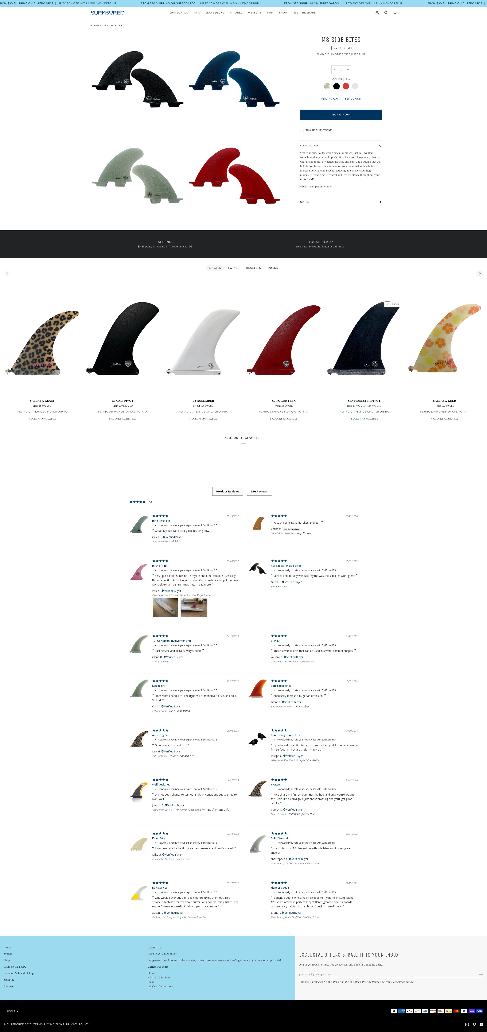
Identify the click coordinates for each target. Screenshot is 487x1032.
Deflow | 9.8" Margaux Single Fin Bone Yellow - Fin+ (179, 917)
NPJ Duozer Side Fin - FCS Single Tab (290, 760)
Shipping (9, 979)
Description (309, 145)
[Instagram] (467, 1024)
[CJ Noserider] (203, 338)
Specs (304, 202)
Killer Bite (158, 838)
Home (94, 25)
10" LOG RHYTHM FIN (282, 533)
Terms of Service (395, 981)
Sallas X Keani (159, 756)
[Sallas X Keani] (42, 338)
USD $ (11, 1011)
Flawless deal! (280, 887)
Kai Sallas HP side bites (286, 565)
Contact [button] (154, 947)
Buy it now (341, 114)
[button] (179, 13)
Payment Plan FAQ (15, 966)
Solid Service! (279, 838)
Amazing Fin (160, 735)
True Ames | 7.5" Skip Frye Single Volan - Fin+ (295, 863)
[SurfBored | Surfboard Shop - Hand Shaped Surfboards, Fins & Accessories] (481, 1024)
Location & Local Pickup (19, 973)
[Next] (479, 273)
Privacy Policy (370, 981)
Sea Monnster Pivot (281, 706)
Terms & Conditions (48, 1024)
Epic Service (159, 887)
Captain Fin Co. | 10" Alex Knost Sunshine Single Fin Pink (182, 595)
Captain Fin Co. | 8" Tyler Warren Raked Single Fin (178, 809)
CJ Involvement (160, 661)
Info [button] (7, 947)
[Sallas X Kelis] (445, 338)
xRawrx (276, 784)
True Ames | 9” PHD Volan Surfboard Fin (292, 661)
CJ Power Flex (159, 711)
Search (8, 953)
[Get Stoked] (478, 974)
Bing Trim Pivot (160, 541)
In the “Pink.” (160, 565)
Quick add (42, 391)
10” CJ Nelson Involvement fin (171, 640)
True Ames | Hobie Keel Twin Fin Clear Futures (295, 917)
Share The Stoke (318, 130)
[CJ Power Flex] (283, 338)
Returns (8, 986)
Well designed (161, 784)
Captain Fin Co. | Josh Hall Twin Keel (171, 859)
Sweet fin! (158, 685)
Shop (7, 960)
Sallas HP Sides (279, 586)
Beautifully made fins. (285, 735)
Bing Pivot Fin (161, 520)
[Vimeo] (474, 1024)
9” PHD (275, 640)
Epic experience (281, 685)
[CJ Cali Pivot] (122, 338)
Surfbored (15, 1024)
